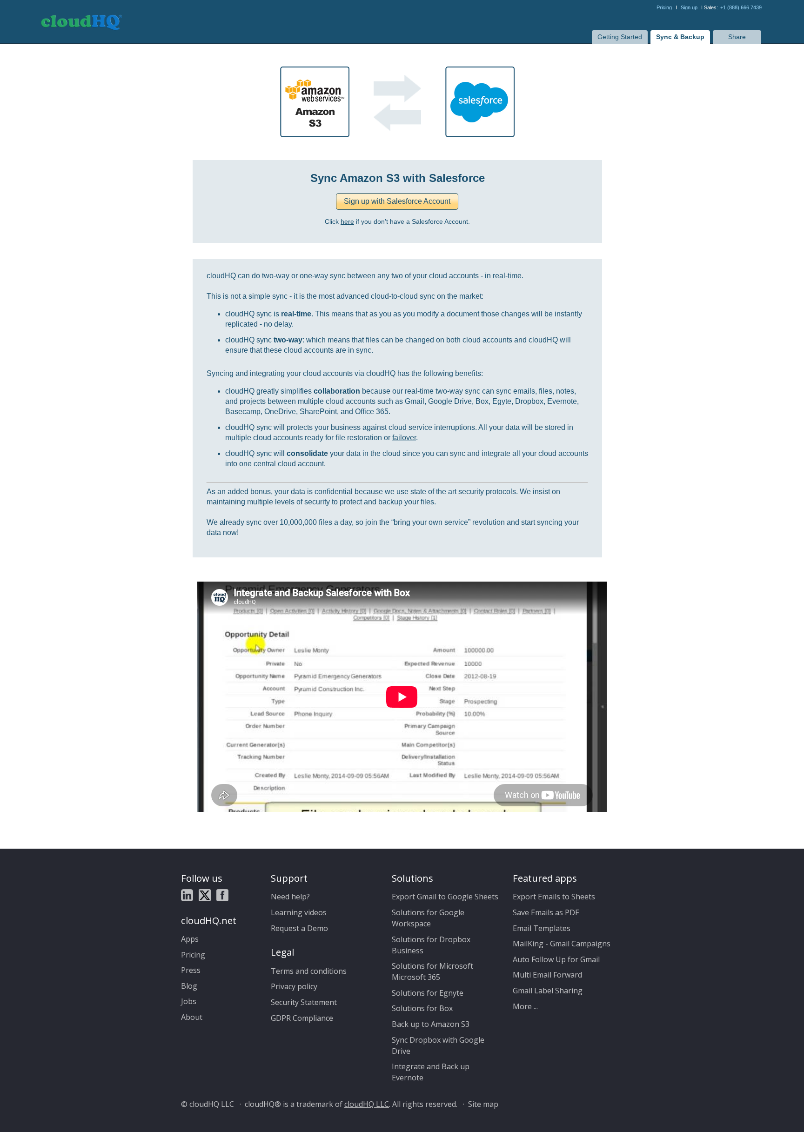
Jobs (188, 1001)
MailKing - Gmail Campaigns (561, 943)
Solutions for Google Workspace (428, 918)
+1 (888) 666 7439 (741, 7)
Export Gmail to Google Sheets (445, 896)
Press (191, 970)
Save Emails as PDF (546, 912)
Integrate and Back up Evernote (430, 1072)
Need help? (290, 896)
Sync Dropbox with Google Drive (438, 1045)
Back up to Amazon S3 (430, 1024)
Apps (190, 939)
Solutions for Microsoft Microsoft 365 (432, 971)
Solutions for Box (422, 1008)
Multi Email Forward (547, 975)
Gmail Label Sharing (548, 990)
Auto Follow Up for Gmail (556, 959)
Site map (483, 1104)
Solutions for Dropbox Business (431, 945)
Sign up (689, 7)
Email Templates (541, 928)
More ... (525, 1006)
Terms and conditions (309, 971)
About (191, 1017)
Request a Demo (299, 928)
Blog (189, 986)
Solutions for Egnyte (427, 993)
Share (737, 36)
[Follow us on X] (205, 896)
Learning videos (299, 912)
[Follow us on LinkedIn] (187, 896)
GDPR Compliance (302, 1018)
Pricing (664, 7)
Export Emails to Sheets (554, 896)
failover (404, 438)
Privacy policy (294, 986)
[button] (397, 201)
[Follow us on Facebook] (222, 896)
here (347, 221)
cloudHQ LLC (366, 1104)
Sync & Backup (680, 36)
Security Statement (304, 1002)
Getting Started (619, 36)
